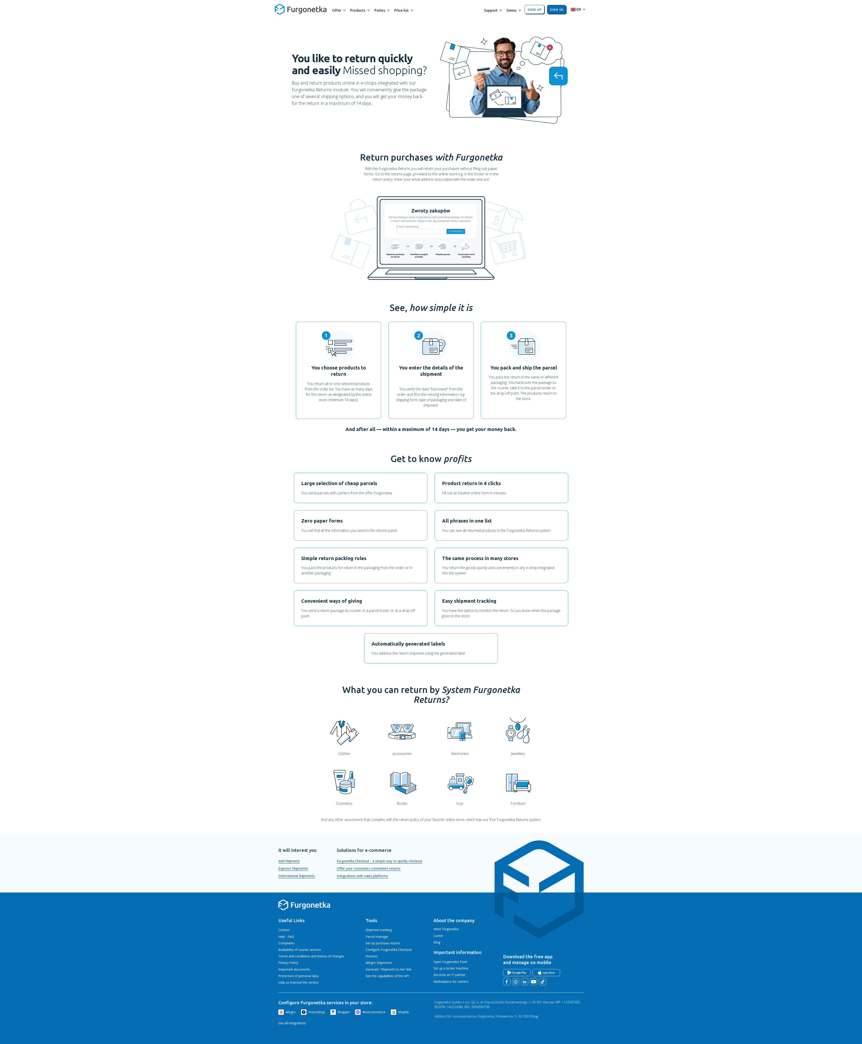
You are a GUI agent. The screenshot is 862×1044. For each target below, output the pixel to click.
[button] (339, 9)
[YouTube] (533, 981)
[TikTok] (542, 981)
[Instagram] (515, 981)
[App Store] (546, 972)
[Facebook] (506, 981)
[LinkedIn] (524, 981)
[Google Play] (517, 972)
